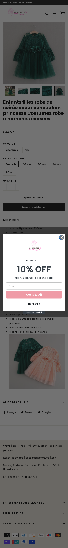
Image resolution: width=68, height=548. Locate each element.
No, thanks (34, 303)
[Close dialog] (61, 237)
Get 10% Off (34, 295)
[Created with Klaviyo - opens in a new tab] (34, 312)
